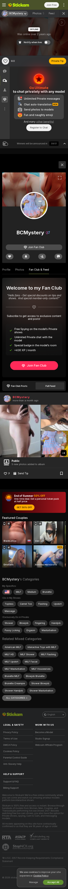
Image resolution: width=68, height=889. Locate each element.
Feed (52, 13)
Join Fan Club (36, 365)
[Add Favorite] (5, 61)
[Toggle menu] (4, 5)
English (51, 714)
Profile (6, 269)
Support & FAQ (11, 781)
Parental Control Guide (15, 757)
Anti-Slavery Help (12, 764)
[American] (7, 592)
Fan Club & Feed (39, 269)
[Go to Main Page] (21, 5)
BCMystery (21, 397)
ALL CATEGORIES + (17, 697)
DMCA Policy (10, 745)
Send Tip (23, 473)
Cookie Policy (40, 875)
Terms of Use (10, 738)
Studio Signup (42, 738)
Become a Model (44, 732)
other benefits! (45, 121)
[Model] (62, 164)
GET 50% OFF (24, 507)
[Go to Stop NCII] (23, 847)
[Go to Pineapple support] (6, 847)
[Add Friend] (42, 256)
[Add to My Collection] (61, 473)
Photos (38, 13)
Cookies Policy (11, 751)
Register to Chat (39, 127)
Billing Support (11, 788)
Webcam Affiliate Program (48, 745)
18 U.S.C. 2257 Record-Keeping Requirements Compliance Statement (32, 860)
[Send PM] (58, 256)
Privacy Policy (10, 732)
